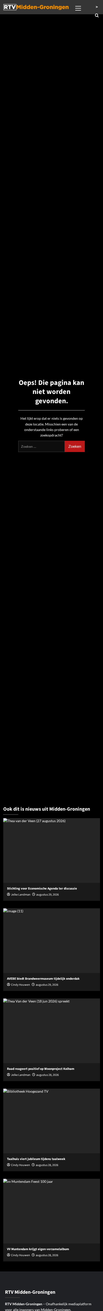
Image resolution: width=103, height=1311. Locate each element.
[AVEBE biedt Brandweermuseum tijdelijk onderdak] (51, 940)
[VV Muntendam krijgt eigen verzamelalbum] (51, 1211)
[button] (78, 7)
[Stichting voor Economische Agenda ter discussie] (51, 850)
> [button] (97, 7)
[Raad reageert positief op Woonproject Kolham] (51, 1030)
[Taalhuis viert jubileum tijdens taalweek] (51, 1121)
